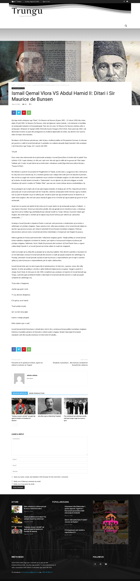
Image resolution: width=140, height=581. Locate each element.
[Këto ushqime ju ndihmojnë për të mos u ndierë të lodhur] (17, 509)
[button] (125, 25)
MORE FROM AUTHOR (36, 393)
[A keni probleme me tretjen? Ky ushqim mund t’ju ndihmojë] (17, 519)
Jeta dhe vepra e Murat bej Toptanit (49, 416)
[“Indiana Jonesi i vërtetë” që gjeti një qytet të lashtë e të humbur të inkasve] (23, 406)
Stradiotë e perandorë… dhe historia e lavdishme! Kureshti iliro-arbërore (70, 364)
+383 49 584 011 (47, 572)
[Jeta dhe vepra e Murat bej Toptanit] (50, 406)
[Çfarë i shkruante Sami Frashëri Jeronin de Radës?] (57, 522)
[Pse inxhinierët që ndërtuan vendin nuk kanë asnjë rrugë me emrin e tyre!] (76, 406)
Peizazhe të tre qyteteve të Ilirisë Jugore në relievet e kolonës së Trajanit (27, 364)
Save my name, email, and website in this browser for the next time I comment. (41, 477)
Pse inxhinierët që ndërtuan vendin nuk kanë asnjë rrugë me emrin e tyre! (75, 418)
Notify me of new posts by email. (24, 484)
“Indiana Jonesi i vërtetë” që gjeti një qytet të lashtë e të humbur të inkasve (23, 418)
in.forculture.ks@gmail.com (30, 572)
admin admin (32, 375)
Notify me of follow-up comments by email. (27, 481)
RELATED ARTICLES (20, 393)
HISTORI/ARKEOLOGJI (24, 85)
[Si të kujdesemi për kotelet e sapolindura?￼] (57, 533)
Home (13, 85)
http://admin (30, 378)
